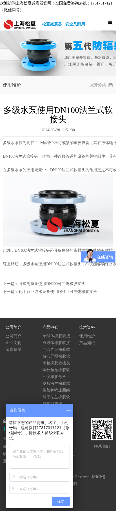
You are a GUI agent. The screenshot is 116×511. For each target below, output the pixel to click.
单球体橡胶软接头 (56, 336)
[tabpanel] (58, 53)
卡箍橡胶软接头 (56, 363)
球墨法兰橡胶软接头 (56, 397)
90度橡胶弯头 (54, 377)
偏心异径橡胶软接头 (56, 356)
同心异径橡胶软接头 (56, 349)
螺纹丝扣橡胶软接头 (56, 370)
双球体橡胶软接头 (56, 343)
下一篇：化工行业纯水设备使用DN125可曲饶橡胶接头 (50, 292)
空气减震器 (52, 404)
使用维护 (87, 336)
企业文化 (13, 343)
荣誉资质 (13, 349)
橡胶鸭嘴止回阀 (56, 390)
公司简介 (13, 336)
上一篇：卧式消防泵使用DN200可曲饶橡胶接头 (44, 284)
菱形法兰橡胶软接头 (56, 383)
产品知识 (87, 343)
